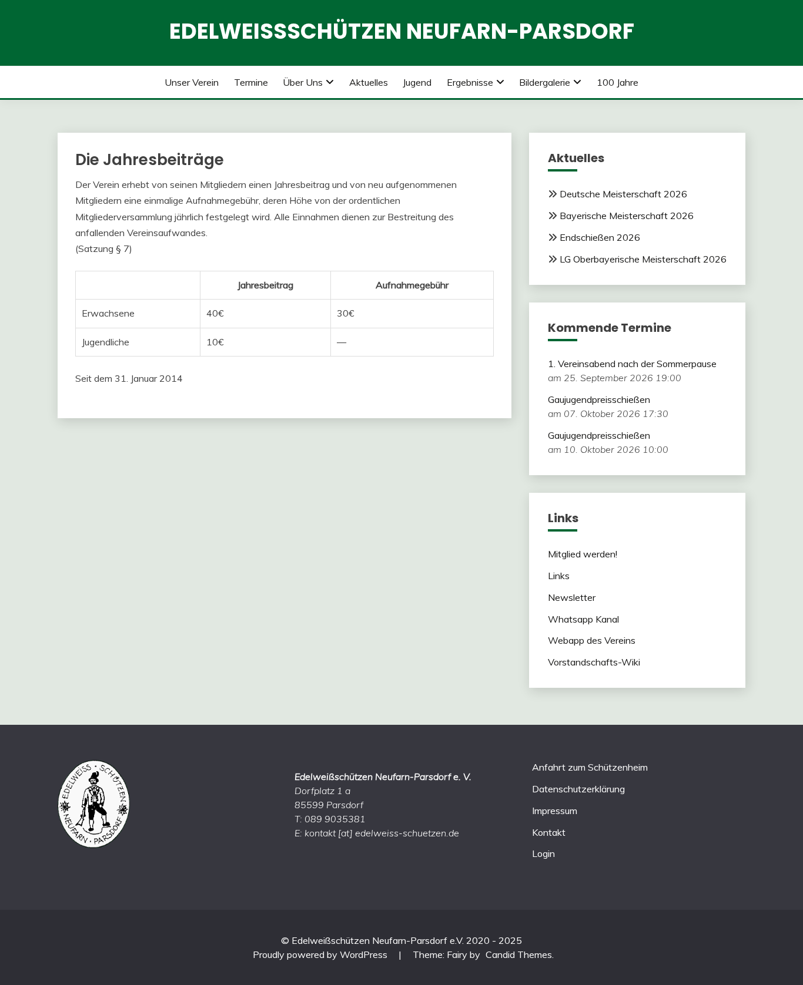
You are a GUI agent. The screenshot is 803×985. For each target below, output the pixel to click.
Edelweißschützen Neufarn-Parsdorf (401, 31)
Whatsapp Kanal (583, 619)
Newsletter (571, 597)
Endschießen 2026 (600, 237)
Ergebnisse (470, 82)
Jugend (417, 82)
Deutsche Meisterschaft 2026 (623, 194)
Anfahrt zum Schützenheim (590, 767)
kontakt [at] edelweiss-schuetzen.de (382, 833)
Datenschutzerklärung (578, 789)
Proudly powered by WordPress (321, 954)
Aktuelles (368, 82)
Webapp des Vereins (591, 640)
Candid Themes (519, 954)
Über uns (303, 82)
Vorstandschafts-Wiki (594, 662)
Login (543, 853)
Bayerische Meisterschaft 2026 (627, 215)
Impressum (554, 810)
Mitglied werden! (582, 554)
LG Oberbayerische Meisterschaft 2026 (643, 259)
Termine (251, 82)
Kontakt (549, 832)
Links (559, 575)
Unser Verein (192, 82)
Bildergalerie (544, 82)
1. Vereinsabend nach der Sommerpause (632, 363)
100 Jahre (617, 82)
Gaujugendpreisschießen (599, 399)
